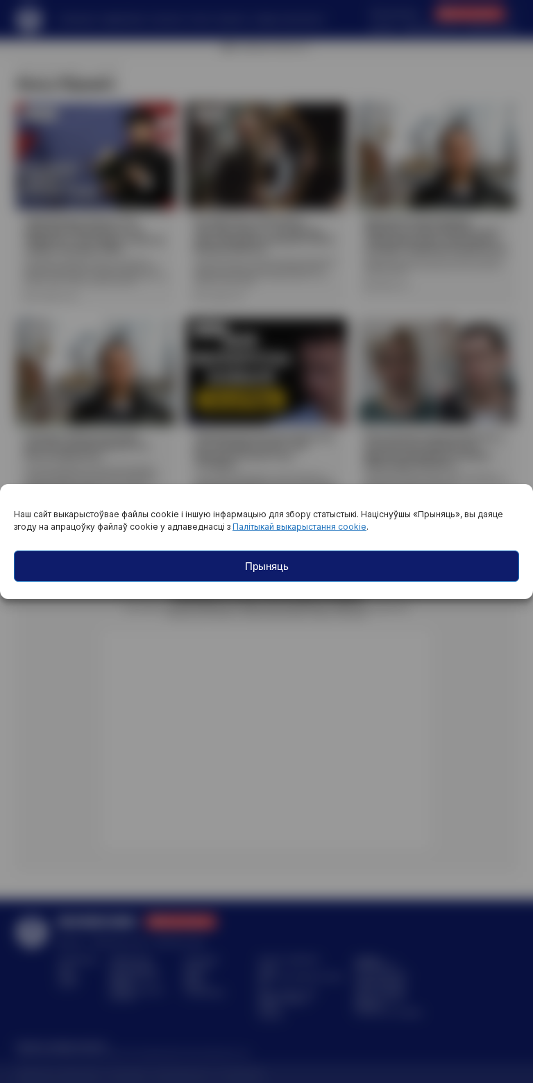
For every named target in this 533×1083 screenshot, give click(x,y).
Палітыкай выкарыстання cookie (299, 526)
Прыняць (267, 566)
